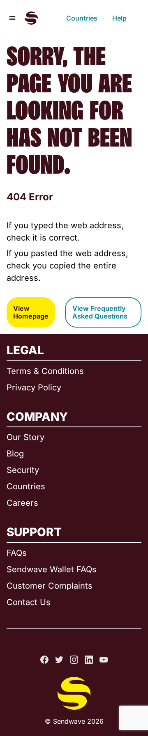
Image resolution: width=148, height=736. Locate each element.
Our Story (25, 437)
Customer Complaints (49, 586)
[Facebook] (44, 659)
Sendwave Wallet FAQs (52, 569)
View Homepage (31, 312)
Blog (15, 454)
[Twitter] (59, 659)
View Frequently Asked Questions (99, 312)
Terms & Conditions (45, 371)
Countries (81, 18)
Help (119, 18)
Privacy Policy (34, 387)
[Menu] (12, 18)
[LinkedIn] (88, 659)
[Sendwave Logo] (31, 18)
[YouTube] (103, 659)
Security (23, 470)
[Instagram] (74, 659)
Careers (22, 503)
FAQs (17, 553)
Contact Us (29, 602)
